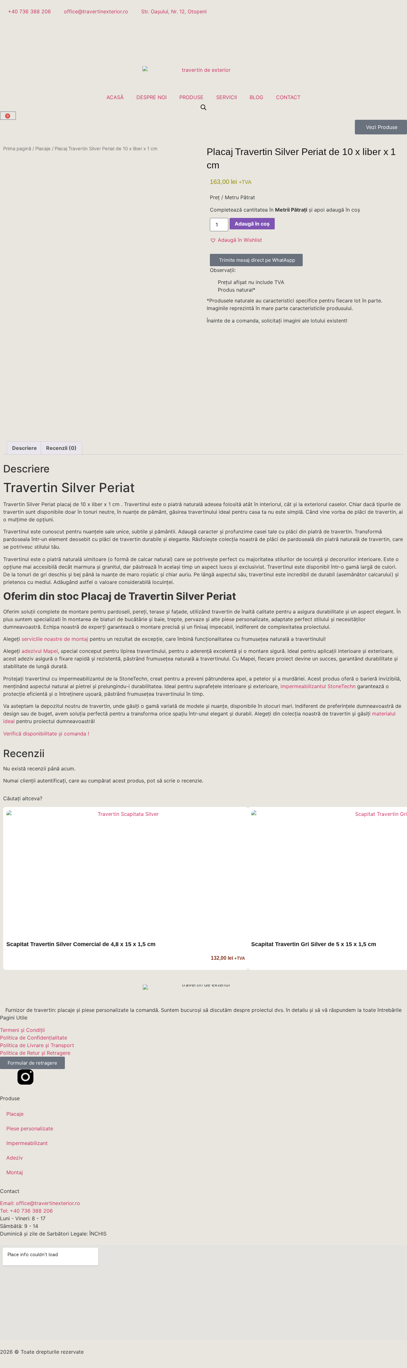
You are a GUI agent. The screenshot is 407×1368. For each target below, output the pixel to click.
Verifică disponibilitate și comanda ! (46, 733)
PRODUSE (191, 97)
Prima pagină (17, 149)
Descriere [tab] (24, 448)
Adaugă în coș (252, 223)
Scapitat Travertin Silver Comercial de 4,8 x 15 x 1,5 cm (80, 944)
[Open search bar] (203, 107)
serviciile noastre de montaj (55, 639)
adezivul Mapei (40, 651)
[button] (236, 240)
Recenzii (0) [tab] (61, 448)
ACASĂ (115, 97)
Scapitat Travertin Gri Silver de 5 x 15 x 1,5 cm (313, 944)
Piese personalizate (29, 1128)
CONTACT (288, 97)
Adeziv (14, 1158)
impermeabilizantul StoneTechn (317, 686)
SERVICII (226, 97)
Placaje (43, 149)
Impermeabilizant (27, 1143)
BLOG (256, 97)
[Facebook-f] (8, 1077)
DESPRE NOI (151, 97)
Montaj (14, 1172)
